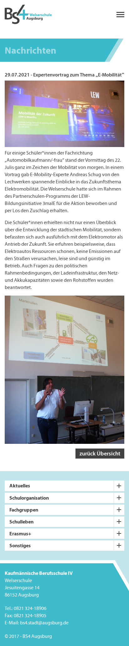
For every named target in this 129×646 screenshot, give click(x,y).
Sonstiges (20, 545)
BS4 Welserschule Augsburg (28, 14)
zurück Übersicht (100, 453)
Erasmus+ (20, 533)
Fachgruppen (23, 510)
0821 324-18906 (30, 608)
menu (120, 14)
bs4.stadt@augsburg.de (44, 623)
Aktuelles (19, 485)
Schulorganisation (29, 498)
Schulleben (21, 521)
